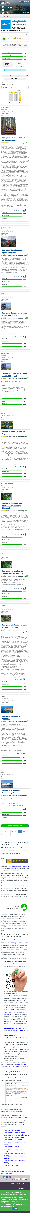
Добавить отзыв (20, 79)
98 (9, 834)
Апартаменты (6, 76)
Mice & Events (11, 13)
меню (25, 1)
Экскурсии (10, 7)
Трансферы (9, 79)
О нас (15, 76)
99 (5, 834)
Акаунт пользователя (17, 1183)
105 (12, 831)
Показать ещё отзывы (15, 826)
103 (20, 831)
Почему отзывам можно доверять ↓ (15, 70)
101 (27, 831)
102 (24, 831)
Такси (8, 10)
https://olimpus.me (19, 21)
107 (5, 831)
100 (2, 834)
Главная (3, 73)
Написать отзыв (11, 899)
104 (16, 831)
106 (9, 831)
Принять (15, 1208)
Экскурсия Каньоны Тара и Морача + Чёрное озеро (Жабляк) (13, 505)
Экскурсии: (25, 12)
